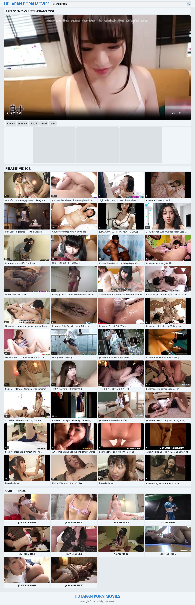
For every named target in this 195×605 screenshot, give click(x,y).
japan (52, 123)
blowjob (34, 123)
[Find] (189, 4)
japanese (22, 123)
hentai (44, 123)
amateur (11, 123)
